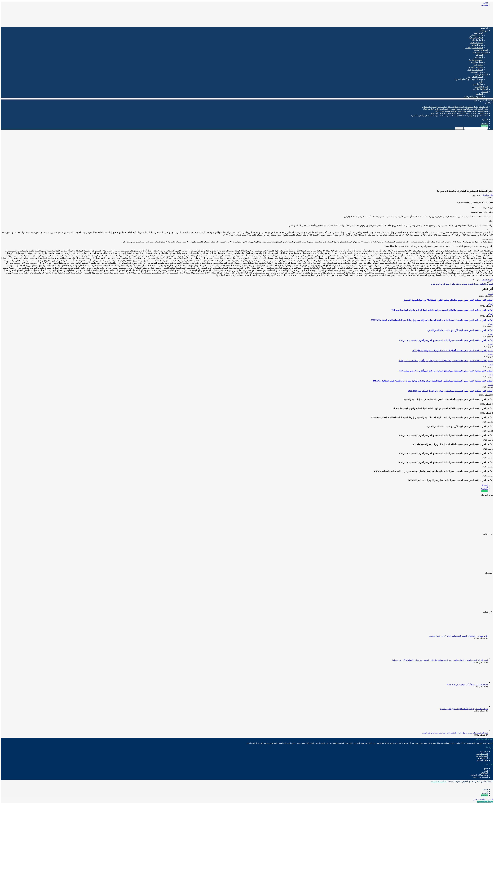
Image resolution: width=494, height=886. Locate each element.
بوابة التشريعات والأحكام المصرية (469, 79)
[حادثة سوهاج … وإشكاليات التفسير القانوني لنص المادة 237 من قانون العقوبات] (474, 634)
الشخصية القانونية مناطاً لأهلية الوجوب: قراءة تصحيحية (467, 684)
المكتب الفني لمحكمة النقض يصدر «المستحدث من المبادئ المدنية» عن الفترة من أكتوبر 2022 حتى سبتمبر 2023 (446, 360)
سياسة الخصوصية (438, 781)
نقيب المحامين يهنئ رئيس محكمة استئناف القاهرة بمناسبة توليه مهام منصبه (459, 113)
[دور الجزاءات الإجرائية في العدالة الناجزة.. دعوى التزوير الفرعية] (474, 706)
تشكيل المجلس (476, 35)
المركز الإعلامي (481, 87)
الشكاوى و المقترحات (473, 96)
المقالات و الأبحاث (475, 69)
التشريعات (478, 57)
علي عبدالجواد (487, 195)
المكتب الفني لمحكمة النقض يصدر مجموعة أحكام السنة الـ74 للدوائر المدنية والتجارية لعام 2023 (452, 350)
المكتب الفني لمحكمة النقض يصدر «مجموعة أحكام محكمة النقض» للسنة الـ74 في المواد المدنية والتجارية (448, 300)
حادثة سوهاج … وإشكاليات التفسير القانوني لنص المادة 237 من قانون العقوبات (458, 636)
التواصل (484, 91)
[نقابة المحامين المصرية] (462, 24)
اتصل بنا (479, 94)
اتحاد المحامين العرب (474, 47)
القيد (486, 771)
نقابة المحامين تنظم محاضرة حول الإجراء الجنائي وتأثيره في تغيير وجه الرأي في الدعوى (455, 107)
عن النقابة (483, 30)
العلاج (486, 769)
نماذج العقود (478, 84)
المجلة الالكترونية (475, 77)
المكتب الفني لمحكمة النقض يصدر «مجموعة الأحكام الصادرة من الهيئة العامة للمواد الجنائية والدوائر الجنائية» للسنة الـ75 (442, 310)
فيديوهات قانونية (476, 67)
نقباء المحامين (477, 45)
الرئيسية (484, 28)
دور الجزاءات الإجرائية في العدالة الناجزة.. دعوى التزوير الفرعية (464, 709)
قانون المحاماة (476, 43)
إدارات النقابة (477, 40)
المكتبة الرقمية (481, 74)
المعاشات (484, 773)
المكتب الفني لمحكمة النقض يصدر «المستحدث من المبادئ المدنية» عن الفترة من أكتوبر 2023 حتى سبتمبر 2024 (446, 340)
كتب (481, 82)
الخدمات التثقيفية (480, 52)
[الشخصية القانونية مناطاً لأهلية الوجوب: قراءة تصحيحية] (474, 682)
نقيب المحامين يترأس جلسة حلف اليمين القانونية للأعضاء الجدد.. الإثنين (461, 111)
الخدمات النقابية (481, 50)
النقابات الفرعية (476, 38)
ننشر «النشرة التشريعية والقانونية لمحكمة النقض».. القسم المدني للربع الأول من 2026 (455, 109)
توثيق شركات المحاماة (479, 775)
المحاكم (479, 55)
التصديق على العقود (480, 777)
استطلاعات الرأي (480, 89)
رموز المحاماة (477, 72)
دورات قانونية (477, 62)
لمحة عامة (478, 33)
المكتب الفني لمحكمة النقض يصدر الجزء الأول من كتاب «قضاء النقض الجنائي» (460, 330)
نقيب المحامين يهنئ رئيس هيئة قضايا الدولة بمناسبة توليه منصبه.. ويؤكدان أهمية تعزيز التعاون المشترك (449, 115)
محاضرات (478, 65)
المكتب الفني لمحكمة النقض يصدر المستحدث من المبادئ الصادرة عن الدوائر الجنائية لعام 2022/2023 (450, 391)
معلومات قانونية (476, 60)
